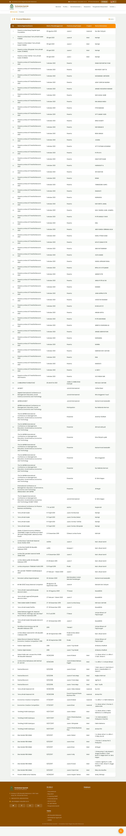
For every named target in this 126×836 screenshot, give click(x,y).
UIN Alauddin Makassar (54, 815)
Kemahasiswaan (75, 6)
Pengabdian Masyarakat (100, 6)
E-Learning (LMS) (53, 796)
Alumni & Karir (52, 801)
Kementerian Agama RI (55, 817)
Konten (112, 6)
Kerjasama (87, 6)
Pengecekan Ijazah (53, 806)
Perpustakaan (52, 791)
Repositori (51, 794)
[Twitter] (13, 805)
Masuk (105, 2)
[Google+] (38, 805)
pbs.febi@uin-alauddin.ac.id (78, 2)
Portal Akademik (94, 2)
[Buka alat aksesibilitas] (120, 830)
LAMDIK (50, 820)
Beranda (58, 6)
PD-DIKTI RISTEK (52, 803)
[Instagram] (30, 805)
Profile (65, 6)
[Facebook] (21, 805)
